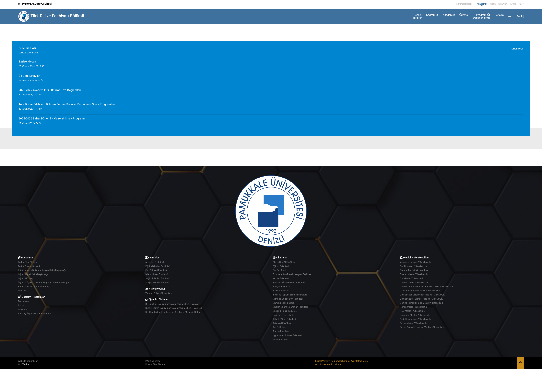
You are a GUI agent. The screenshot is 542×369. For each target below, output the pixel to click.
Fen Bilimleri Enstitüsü (156, 270)
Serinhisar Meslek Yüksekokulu (415, 319)
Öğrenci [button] (463, 15)
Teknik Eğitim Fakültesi (284, 319)
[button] (521, 4)
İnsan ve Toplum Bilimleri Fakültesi (290, 294)
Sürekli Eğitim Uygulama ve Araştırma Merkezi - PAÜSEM (173, 308)
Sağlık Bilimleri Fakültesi (285, 311)
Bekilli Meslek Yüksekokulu (413, 266)
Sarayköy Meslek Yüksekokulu (415, 315)
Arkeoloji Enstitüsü (154, 262)
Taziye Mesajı (27, 61)
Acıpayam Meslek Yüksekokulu (415, 262)
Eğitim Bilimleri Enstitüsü (157, 266)
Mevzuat (22, 290)
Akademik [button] (449, 15)
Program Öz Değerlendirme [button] (481, 16)
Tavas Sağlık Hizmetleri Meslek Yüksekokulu (422, 327)
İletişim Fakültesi (281, 290)
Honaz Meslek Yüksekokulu (413, 307)
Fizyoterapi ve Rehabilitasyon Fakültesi (292, 274)
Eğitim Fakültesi (281, 266)
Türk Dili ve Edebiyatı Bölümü (57, 15)
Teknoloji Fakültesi (282, 323)
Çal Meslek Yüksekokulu (412, 278)
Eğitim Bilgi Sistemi (27, 262)
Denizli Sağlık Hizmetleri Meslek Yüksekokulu (422, 294)
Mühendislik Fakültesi (283, 303)
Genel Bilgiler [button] (417, 16)
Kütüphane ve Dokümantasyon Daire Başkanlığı (42, 270)
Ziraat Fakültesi (280, 339)
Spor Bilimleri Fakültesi (284, 315)
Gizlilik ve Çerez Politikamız (328, 364)
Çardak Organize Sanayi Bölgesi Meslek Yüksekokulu (426, 286)
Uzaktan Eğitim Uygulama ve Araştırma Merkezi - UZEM (172, 312)
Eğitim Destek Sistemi (29, 266)
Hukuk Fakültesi (281, 278)
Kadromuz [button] (432, 15)
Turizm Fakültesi (281, 331)
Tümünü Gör (517, 49)
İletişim (499, 15)
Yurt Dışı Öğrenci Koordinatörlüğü (34, 313)
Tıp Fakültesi (279, 327)
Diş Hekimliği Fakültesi (284, 262)
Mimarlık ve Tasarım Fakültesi (288, 298)
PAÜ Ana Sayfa (152, 361)
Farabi (21, 305)
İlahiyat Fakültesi (281, 286)
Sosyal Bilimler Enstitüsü (157, 282)
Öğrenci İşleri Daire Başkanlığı (33, 274)
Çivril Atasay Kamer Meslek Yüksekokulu (420, 290)
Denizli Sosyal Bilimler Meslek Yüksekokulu (421, 298)
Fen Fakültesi (279, 270)
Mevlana (22, 309)
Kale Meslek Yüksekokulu (412, 311)
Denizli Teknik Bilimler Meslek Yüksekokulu (421, 303)
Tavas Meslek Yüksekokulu (413, 323)
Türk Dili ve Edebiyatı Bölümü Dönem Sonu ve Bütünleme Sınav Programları (67, 104)
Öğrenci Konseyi (26, 278)
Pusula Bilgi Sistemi (155, 364)
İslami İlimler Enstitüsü (156, 274)
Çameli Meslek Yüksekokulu (414, 282)
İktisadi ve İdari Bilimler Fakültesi (289, 282)
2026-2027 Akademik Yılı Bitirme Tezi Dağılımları (50, 90)
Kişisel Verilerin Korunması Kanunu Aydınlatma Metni (341, 361)
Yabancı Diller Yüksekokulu (158, 293)
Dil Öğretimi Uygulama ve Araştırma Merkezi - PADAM (172, 304)
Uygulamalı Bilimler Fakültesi (287, 335)
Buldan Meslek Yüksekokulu (414, 274)
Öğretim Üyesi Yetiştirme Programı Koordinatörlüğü (43, 282)
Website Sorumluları (28, 361)
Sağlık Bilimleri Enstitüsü (157, 278)
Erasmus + (23, 301)
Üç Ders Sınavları (29, 75)
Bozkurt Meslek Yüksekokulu (414, 270)
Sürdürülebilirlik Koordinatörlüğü (34, 286)
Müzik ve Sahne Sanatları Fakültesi (290, 307)
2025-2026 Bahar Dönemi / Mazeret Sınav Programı (52, 118)
